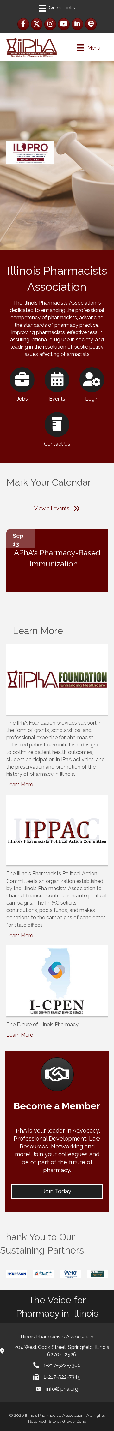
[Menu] (57, 8)
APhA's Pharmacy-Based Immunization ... (57, 558)
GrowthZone (74, 1421)
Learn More (19, 784)
